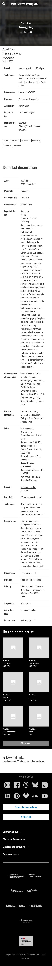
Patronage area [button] (10, 854)
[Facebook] (16, 786)
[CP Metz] (19, 892)
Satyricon (25, 211)
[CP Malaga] (34, 892)
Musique (40, 68)
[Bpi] (17, 877)
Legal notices (10, 955)
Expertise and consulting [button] (14, 846)
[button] (26, 167)
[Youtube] (44, 797)
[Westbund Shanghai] (37, 908)
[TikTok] (44, 786)
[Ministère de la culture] (26, 941)
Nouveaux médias (27, 68)
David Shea (9, 49)
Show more (26, 743)
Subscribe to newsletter (26, 807)
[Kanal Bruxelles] (17, 908)
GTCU (26, 955)
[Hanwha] (26, 923)
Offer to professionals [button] (13, 839)
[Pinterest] (16, 797)
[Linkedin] (7, 797)
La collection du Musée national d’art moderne (23, 761)
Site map (20, 955)
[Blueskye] (35, 786)
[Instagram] (7, 786)
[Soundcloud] (35, 797)
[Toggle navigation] (47, 4)
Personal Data (34, 955)
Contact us (26, 816)
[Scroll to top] (45, 959)
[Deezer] (26, 797)
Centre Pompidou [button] (11, 831)
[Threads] (26, 786)
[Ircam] (36, 877)
